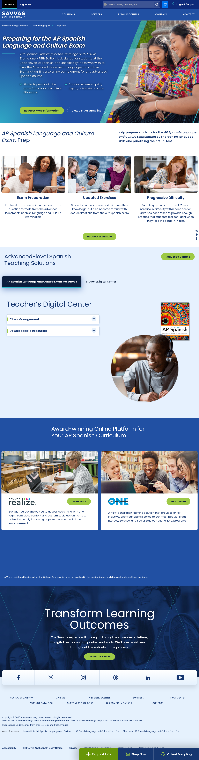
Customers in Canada (119, 703)
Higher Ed (25, 4)
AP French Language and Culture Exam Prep (98, 731)
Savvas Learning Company (15, 25)
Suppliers (138, 697)
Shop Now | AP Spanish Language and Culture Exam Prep (151, 731)
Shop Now (138, 754)
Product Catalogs (41, 703)
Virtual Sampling (179, 754)
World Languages (41, 25)
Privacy (73, 748)
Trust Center (177, 697)
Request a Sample (99, 236)
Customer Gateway (21, 697)
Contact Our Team (100, 656)
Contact (157, 703)
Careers (60, 697)
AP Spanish (60, 25)
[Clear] (105, 4)
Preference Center (100, 697)
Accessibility (9, 748)
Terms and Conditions (151, 748)
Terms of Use (124, 748)
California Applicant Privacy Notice (42, 748)
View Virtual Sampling (87, 110)
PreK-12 (9, 4)
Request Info (101, 754)
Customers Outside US (80, 703)
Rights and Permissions (97, 748)
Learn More (79, 501)
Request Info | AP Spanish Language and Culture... (48, 731)
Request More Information (41, 110)
